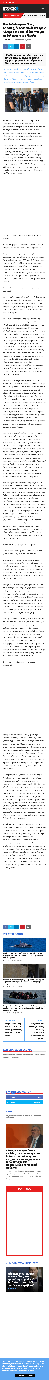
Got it (31, 1375)
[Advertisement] (24, 707)
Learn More (21, 1375)
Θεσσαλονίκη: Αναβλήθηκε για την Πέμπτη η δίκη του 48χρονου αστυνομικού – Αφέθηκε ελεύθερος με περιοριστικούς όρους (24, 79)
